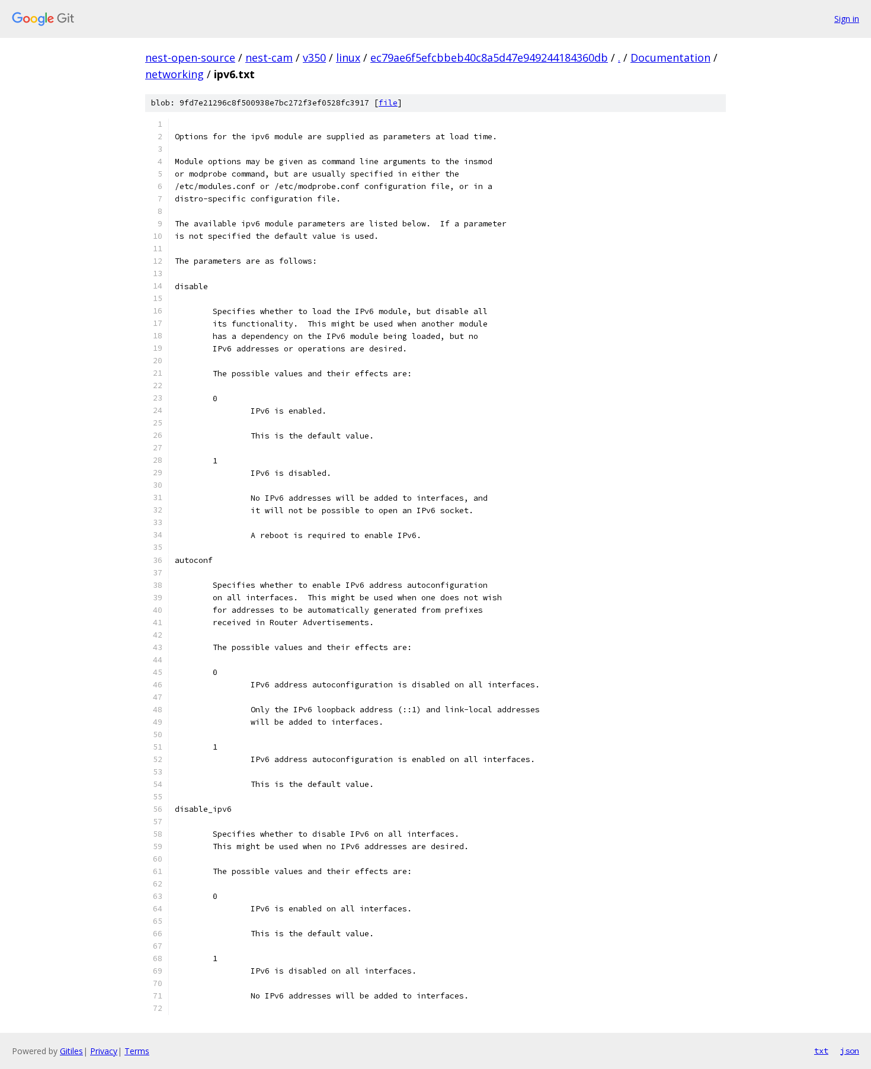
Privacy (103, 1051)
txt (821, 1050)
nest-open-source (190, 57)
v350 (314, 57)
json (849, 1050)
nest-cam (269, 57)
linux (348, 57)
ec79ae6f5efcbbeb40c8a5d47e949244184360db (489, 57)
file (388, 103)
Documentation (670, 57)
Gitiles (71, 1051)
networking (174, 74)
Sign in (846, 18)
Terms (136, 1051)
